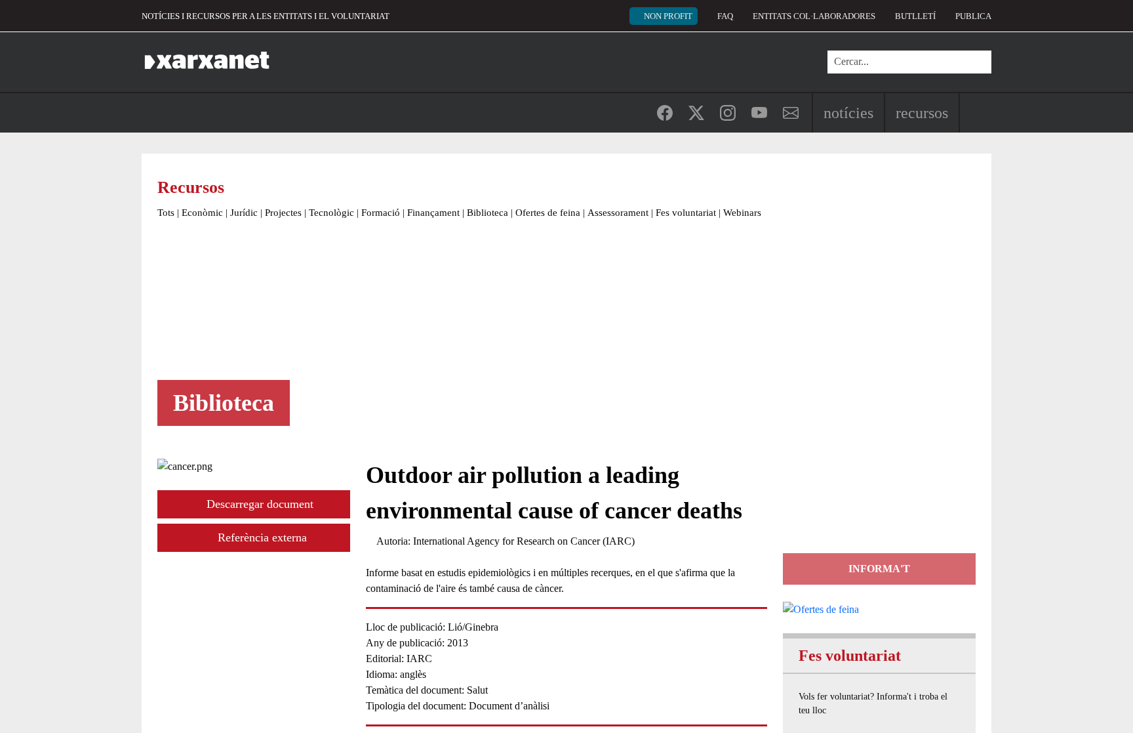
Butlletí (915, 16)
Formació (380, 212)
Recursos (922, 112)
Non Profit (668, 16)
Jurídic (244, 212)
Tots (165, 212)
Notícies (848, 112)
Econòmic (202, 212)
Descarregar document (258, 504)
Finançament (433, 212)
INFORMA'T (879, 568)
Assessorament (617, 212)
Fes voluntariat (686, 212)
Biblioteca (487, 212)
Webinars (742, 212)
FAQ (725, 16)
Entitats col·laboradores (814, 16)
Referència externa (260, 537)
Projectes (283, 212)
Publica (973, 16)
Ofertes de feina (547, 212)
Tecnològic (331, 212)
